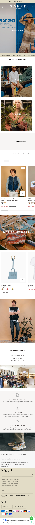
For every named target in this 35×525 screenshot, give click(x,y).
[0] (18, 321)
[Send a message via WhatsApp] (31, 518)
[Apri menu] (4, 7)
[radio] (2, 203)
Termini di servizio (20, 464)
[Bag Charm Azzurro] (13, 267)
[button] (17, 475)
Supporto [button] (5, 491)
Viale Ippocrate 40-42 (17, 355)
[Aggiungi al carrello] (22, 280)
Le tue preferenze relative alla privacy (18, 520)
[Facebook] (2, 502)
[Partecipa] (32, 458)
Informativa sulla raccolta (10, 523)
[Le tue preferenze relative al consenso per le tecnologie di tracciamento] (32, 522)
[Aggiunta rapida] (22, 193)
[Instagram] (5, 502)
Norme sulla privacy (7, 464)
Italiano (6, 506)
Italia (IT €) (19, 506)
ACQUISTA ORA (17, 30)
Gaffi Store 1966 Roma (11, 517)
